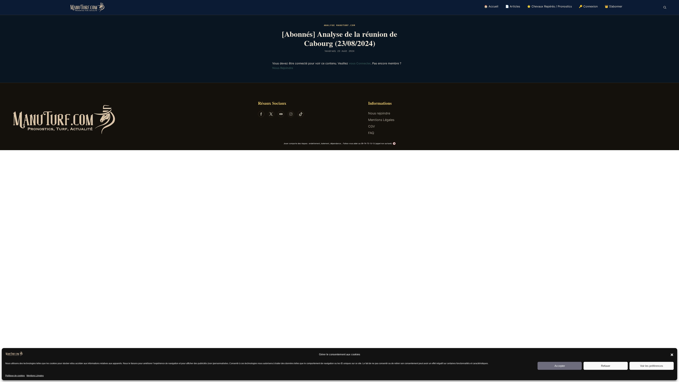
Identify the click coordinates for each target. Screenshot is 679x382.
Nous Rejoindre (282, 68)
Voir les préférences (651, 365)
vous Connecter (360, 63)
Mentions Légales (35, 375)
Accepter (560, 365)
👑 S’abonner (613, 6)
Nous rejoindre (379, 113)
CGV (371, 126)
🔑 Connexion (588, 6)
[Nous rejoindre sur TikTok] (301, 114)
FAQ (371, 133)
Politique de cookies (15, 375)
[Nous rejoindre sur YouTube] (281, 114)
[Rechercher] (665, 7)
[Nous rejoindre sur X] (271, 114)
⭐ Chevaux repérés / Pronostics (549, 6)
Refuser (605, 365)
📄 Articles (512, 6)
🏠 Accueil (491, 6)
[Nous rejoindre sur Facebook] (261, 114)
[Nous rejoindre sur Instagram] (291, 114)
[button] (672, 354)
